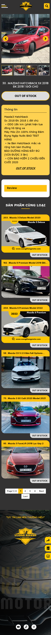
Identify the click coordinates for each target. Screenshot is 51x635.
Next (41, 491)
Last (25, 496)
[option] (25, 38)
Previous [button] (5, 38)
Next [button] (45, 38)
